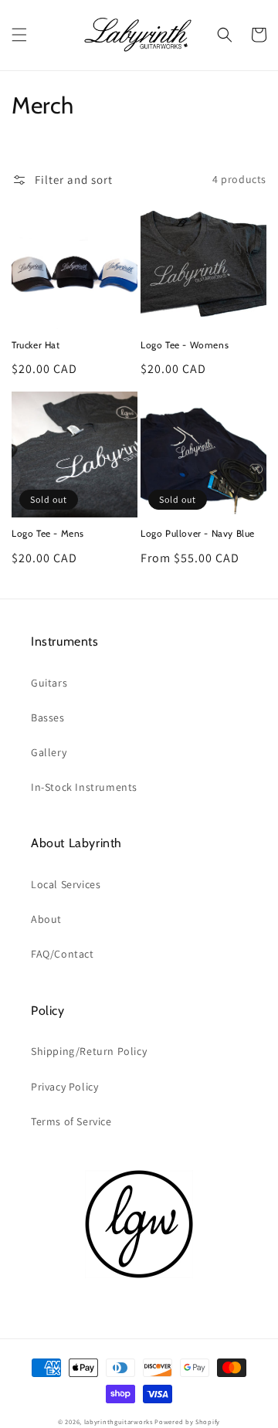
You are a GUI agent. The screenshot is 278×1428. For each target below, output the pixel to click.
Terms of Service (71, 1121)
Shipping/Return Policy (89, 1051)
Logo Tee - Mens (48, 533)
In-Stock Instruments (84, 787)
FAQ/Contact (62, 954)
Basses (48, 717)
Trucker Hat (36, 345)
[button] (19, 35)
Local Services (65, 884)
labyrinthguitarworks (118, 1421)
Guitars (49, 683)
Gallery (48, 752)
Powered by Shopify (187, 1421)
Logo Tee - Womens (185, 345)
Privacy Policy (64, 1087)
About (46, 919)
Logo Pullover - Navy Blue (198, 533)
